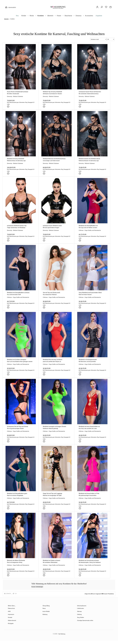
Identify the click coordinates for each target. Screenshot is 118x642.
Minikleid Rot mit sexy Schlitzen (52, 359)
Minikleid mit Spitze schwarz (51, 560)
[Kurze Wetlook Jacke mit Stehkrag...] (56, 223)
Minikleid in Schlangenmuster (88, 359)
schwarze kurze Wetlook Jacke (52, 225)
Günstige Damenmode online (85, 620)
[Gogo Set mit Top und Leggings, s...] (56, 490)
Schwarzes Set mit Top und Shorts (17, 426)
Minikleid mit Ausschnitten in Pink (89, 493)
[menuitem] (17, 16)
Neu (17, 15)
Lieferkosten (80, 608)
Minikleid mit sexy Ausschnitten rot (89, 426)
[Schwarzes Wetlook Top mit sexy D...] (56, 89)
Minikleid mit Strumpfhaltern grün (17, 493)
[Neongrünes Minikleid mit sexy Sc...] (21, 357)
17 (13, 593)
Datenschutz (11, 608)
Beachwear (68, 15)
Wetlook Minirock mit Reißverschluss (54, 158)
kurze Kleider (46, 611)
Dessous (78, 15)
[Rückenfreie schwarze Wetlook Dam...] (21, 223)
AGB (9, 611)
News (44, 608)
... (11, 593)
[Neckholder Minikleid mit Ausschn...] (92, 290)
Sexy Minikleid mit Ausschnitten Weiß (90, 292)
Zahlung (79, 614)
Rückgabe (10, 623)
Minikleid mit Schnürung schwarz (89, 560)
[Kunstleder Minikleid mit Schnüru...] (92, 557)
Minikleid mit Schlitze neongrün (16, 359)
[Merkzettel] (106, 8)
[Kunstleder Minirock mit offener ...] (21, 557)
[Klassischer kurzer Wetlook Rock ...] (92, 89)
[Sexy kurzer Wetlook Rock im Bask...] (21, 89)
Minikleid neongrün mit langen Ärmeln (54, 426)
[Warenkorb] (110, 8)
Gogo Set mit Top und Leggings (52, 493)
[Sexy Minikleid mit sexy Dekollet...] (21, 156)
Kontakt (10, 617)
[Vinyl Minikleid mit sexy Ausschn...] (92, 423)
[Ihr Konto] (97, 8)
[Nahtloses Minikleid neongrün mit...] (56, 423)
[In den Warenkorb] (8, 106)
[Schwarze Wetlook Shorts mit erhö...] (92, 156)
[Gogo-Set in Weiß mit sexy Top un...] (56, 290)
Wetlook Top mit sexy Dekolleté (52, 91)
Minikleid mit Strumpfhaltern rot (88, 225)
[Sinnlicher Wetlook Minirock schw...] (56, 156)
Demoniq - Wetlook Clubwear (15, 96)
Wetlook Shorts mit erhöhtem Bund (89, 158)
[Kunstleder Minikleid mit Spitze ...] (56, 557)
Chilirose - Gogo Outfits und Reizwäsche (90, 230)
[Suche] (102, 8)
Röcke (32, 15)
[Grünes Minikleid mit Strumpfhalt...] (21, 490)
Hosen (59, 15)
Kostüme (40, 15)
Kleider (23, 15)
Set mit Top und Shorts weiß (51, 292)
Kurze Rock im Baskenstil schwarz (17, 91)
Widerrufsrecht (12, 620)
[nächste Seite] (16, 594)
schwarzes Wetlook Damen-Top (16, 225)
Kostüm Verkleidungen (37, 586)
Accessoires (89, 15)
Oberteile (50, 15)
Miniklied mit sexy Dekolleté (15, 158)
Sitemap (79, 611)
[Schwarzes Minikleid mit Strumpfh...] (21, 290)
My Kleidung (61, 634)
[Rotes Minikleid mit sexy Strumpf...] (92, 223)
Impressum (11, 614)
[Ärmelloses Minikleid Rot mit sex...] (56, 357)
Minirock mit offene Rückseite (16, 560)
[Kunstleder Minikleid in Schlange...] (92, 357)
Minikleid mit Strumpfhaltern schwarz (18, 292)
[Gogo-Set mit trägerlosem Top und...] (21, 423)
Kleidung (45, 614)
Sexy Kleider (80, 617)
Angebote (99, 15)
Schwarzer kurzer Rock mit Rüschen (90, 91)
